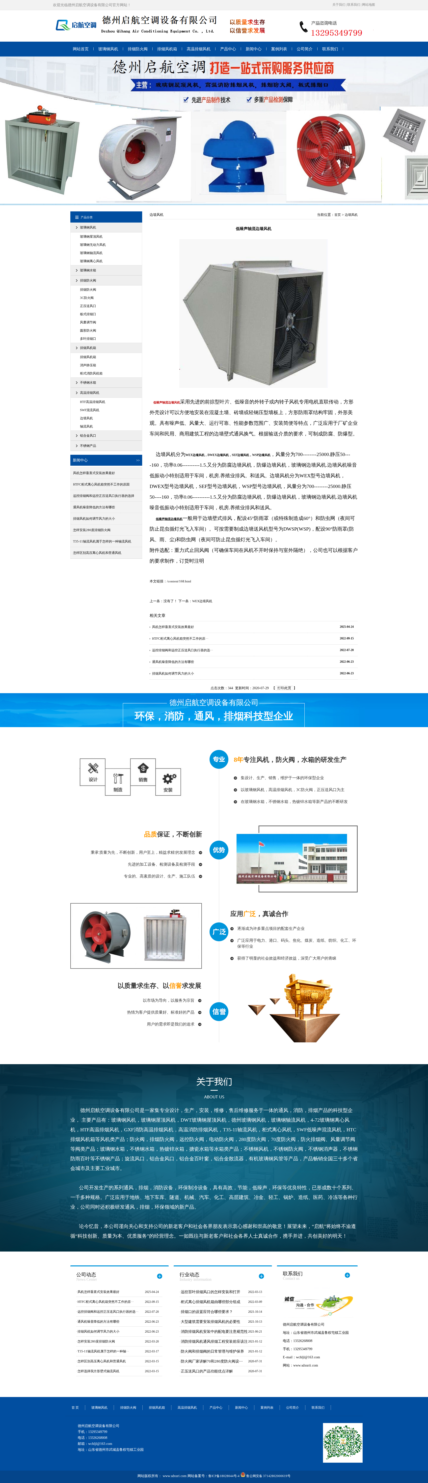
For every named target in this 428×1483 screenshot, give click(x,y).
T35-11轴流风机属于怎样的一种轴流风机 (102, 541)
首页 (337, 215)
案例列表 (279, 49)
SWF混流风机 (89, 410)
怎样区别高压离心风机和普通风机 (97, 553)
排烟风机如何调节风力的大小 (94, 518)
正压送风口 (88, 306)
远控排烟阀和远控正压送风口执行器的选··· (182, 650)
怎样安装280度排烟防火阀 (91, 530)
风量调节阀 (88, 322)
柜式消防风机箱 (91, 373)
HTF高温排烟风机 (92, 402)
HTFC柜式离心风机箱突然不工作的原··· (180, 638)
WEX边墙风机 (202, 601)
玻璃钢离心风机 (91, 261)
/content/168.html (179, 581)
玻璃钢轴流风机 (91, 253)
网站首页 (81, 49)
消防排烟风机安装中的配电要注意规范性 (214, 1332)
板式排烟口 (88, 314)
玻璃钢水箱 (88, 270)
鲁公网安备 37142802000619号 (268, 1476)
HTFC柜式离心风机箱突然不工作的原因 (101, 484)
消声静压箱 (88, 365)
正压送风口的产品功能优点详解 (207, 1371)
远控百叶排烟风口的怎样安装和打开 (210, 1292)
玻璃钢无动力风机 (93, 245)
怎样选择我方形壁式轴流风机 (98, 1371)
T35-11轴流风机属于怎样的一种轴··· (103, 1351)
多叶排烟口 (88, 339)
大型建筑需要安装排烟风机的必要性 (210, 1322)
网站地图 (368, 4)
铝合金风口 (88, 435)
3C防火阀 (87, 298)
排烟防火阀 (138, 49)
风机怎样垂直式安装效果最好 (94, 473)
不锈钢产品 (88, 446)
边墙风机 (86, 418)
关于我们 (338, 4)
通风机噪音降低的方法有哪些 (94, 507)
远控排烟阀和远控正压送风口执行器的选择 (103, 496)
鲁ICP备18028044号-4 (224, 1476)
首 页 (75, 1407)
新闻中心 (254, 49)
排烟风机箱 (167, 49)
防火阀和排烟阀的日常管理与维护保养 (212, 1351)
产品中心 (228, 49)
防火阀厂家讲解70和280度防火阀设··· (212, 1361)
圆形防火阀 (88, 330)
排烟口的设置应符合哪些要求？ (207, 1312)
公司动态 (86, 1277)
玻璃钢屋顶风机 (91, 236)
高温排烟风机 (199, 49)
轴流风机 (86, 426)
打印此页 (284, 688)
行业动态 (196, 1277)
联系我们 (353, 4)
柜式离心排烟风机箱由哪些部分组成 (210, 1302)
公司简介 (305, 49)
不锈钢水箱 (88, 382)
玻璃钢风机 (108, 49)
